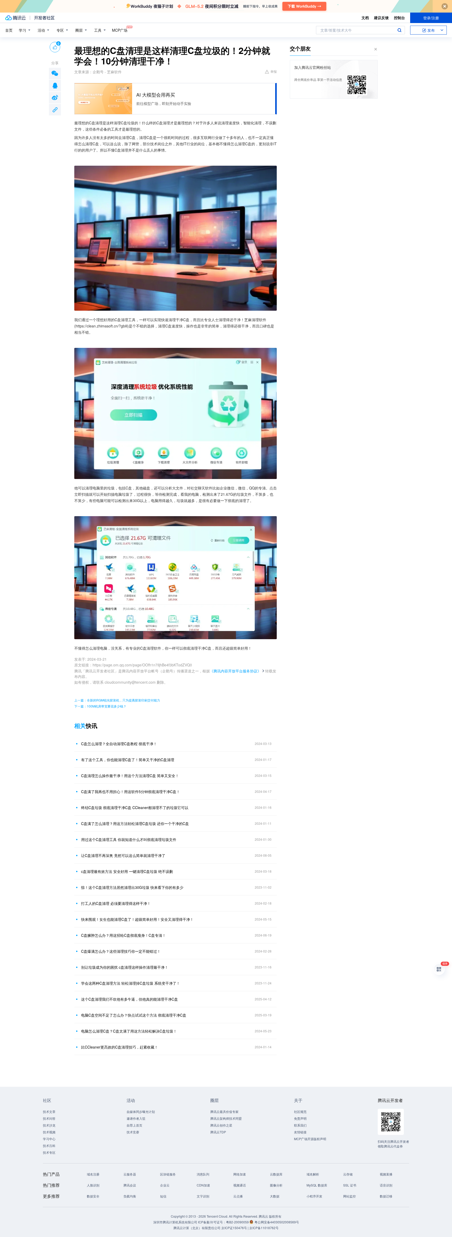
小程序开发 (314, 1196)
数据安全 (93, 1196)
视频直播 (386, 1174)
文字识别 (203, 1196)
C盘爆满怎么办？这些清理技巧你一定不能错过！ (121, 951)
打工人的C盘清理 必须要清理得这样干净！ (116, 903)
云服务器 (129, 1174)
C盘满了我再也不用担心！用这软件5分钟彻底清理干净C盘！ (130, 791)
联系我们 (300, 1125)
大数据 (274, 1196)
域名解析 (313, 1174)
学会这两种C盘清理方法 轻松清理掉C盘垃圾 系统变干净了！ (130, 983)
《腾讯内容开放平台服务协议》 (235, 670)
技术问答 (49, 1118)
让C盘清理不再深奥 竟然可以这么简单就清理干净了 (123, 855)
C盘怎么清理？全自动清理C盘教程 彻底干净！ (119, 743)
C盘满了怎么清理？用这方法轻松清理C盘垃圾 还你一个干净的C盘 (135, 823)
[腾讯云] (15, 17)
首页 (9, 30)
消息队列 (203, 1174)
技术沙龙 (49, 1125)
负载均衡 (129, 1196)
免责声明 (300, 1118)
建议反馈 (381, 17)
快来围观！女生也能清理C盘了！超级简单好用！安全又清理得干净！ (137, 919)
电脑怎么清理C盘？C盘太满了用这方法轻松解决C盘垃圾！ (129, 1031)
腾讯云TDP (218, 1132)
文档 (365, 17)
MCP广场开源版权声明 (310, 1138)
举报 (273, 71)
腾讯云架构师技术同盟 (226, 1118)
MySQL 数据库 (317, 1185)
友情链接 (300, 1132)
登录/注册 (431, 17)
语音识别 (386, 1185)
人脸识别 (93, 1185)
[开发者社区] (44, 18)
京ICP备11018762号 (264, 1227)
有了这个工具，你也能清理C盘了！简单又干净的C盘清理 (127, 759)
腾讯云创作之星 (221, 1125)
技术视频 (49, 1132)
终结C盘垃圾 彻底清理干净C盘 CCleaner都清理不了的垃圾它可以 (134, 807)
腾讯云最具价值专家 (224, 1111)
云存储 (348, 1174)
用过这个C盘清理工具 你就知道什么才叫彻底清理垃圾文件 (128, 839)
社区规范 (300, 1111)
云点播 (238, 1196)
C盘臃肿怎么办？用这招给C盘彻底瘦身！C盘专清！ (123, 935)
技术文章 (49, 1111)
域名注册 (93, 1174)
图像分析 (276, 1185)
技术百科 (49, 1145)
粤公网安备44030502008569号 (277, 1222)
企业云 (165, 1185)
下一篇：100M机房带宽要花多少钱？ (100, 706)
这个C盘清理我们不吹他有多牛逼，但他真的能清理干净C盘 (129, 999)
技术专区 (49, 1152)
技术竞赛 (133, 1132)
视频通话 (239, 1185)
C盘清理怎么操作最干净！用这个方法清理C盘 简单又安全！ (130, 775)
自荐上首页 (134, 1125)
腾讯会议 (129, 1185)
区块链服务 (168, 1174)
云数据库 (276, 1174)
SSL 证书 (349, 1185)
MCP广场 (119, 30)
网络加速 (239, 1174)
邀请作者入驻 (136, 1118)
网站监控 (349, 1196)
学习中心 (49, 1138)
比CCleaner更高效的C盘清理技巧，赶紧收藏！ (119, 1047)
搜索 (399, 30)
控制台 (399, 17)
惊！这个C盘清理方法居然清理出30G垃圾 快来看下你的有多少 (132, 887)
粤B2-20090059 (238, 1222)
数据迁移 (386, 1196)
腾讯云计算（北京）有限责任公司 (197, 1227)
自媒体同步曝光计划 (141, 1111)
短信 (163, 1196)
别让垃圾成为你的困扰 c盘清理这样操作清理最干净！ (124, 967)
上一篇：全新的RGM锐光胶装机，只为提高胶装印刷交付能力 (117, 700)
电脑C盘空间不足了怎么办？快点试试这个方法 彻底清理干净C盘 (133, 1015)
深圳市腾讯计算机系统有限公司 (175, 1222)
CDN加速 (203, 1185)
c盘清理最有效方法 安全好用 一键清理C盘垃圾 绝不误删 (127, 871)
